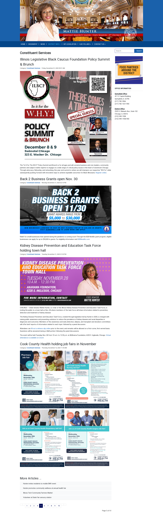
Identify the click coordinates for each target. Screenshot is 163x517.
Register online (101, 173)
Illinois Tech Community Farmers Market (38, 493)
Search (139, 51)
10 (59, 506)
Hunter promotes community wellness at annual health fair (44, 488)
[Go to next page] (62, 505)
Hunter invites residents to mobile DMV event (39, 484)
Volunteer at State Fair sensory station (37, 497)
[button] (54, 44)
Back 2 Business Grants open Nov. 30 (49, 179)
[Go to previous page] (24, 505)
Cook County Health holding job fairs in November (58, 344)
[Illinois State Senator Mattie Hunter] (81, 20)
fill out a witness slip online (41, 328)
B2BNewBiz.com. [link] (84, 239)
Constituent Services (33, 68)
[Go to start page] (21, 505)
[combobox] (124, 51)
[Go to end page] (65, 505)
